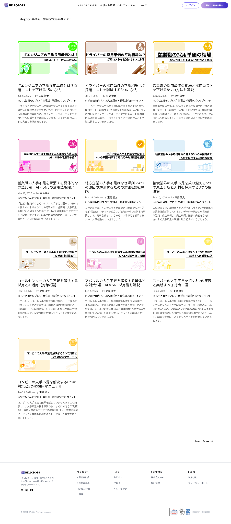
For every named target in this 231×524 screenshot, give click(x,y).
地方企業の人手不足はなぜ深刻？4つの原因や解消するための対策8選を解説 (114, 187)
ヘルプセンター (121, 488)
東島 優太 (44, 95)
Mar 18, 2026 (25, 193)
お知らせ (118, 477)
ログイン (190, 5)
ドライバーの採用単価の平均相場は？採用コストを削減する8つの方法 (115, 87)
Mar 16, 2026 (92, 197)
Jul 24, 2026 (91, 95)
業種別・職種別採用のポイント (59, 100)
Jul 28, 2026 (24, 95)
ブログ (117, 482)
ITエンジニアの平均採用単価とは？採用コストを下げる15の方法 (48, 87)
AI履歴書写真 (83, 482)
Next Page (204, 441)
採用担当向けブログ (31, 100)
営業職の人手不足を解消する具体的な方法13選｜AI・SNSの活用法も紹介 (48, 185)
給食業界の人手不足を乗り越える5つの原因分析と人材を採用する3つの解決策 (182, 187)
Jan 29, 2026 (24, 392)
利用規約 (192, 477)
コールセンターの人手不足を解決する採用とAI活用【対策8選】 (48, 283)
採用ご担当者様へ (215, 5)
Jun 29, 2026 (160, 95)
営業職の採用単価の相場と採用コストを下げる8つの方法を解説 (183, 87)
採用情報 (155, 482)
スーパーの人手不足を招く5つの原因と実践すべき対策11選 (182, 283)
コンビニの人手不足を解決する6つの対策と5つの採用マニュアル (47, 384)
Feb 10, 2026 (160, 197)
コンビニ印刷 (83, 488)
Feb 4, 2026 (91, 291)
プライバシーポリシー (199, 482)
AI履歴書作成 (83, 477)
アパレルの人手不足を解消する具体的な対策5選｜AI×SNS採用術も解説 (115, 283)
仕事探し (81, 494)
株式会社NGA (157, 477)
